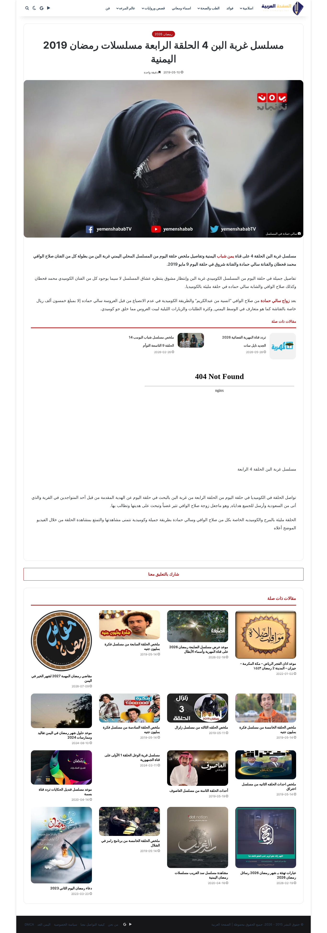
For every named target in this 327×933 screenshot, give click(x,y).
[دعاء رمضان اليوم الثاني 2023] (61, 845)
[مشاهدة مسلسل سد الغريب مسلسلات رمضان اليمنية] (197, 837)
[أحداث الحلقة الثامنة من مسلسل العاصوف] (197, 768)
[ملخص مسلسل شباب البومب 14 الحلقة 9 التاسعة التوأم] (191, 340)
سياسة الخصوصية (65, 924)
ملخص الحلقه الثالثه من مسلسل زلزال (201, 727)
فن (108, 8)
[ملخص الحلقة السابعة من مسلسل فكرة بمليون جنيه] (129, 624)
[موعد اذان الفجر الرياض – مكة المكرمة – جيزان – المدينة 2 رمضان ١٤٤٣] (265, 634)
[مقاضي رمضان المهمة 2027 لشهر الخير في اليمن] (61, 640)
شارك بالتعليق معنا (163, 574)
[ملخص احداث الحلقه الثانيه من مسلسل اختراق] (265, 764)
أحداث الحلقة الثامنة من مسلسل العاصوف (198, 790)
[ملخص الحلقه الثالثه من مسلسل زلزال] (197, 708)
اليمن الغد (44, 924)
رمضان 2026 (163, 34)
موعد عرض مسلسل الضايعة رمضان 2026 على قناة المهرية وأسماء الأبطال (198, 649)
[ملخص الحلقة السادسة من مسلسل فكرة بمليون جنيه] (129, 708)
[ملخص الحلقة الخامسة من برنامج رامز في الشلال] (129, 821)
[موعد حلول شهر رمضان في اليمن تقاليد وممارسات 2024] (61, 711)
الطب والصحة (210, 8)
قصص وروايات (155, 8)
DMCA (29, 924)
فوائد (229, 8)
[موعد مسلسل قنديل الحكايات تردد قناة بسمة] (61, 767)
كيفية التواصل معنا (92, 924)
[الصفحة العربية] (283, 8)
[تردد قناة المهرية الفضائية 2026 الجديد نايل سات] (283, 346)
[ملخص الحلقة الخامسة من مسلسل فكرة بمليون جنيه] (265, 708)
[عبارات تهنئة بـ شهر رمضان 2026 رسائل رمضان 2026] (265, 837)
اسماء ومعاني (181, 8)
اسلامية (248, 8)
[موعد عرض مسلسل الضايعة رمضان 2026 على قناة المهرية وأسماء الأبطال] (197, 626)
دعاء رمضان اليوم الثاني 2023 (71, 888)
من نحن (113, 924)
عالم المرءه (127, 8)
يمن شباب (225, 256)
